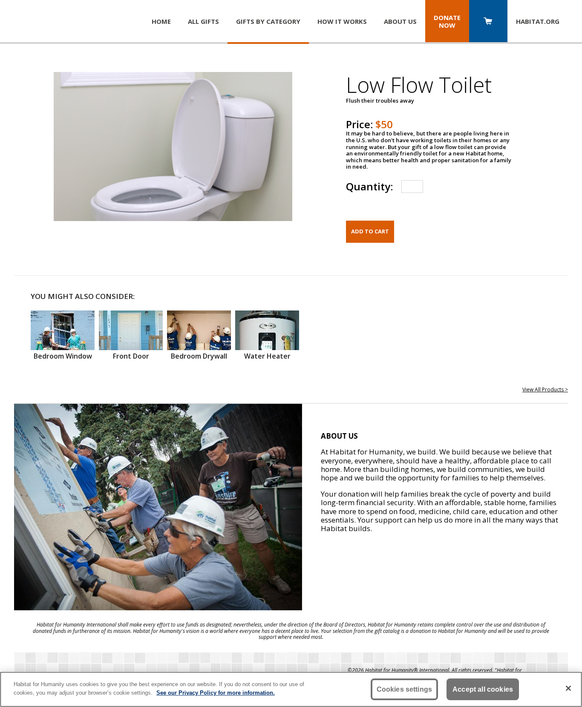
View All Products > (545, 389)
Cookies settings (404, 689)
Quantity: (369, 186)
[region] (291, 689)
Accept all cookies (482, 689)
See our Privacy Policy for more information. (215, 692)
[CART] (488, 22)
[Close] (568, 688)
